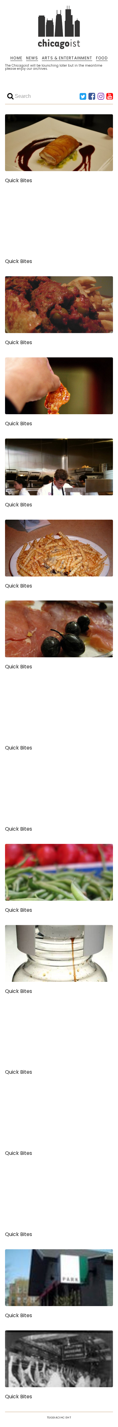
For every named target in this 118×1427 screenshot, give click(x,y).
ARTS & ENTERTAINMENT (67, 58)
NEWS (32, 58)
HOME (16, 58)
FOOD (101, 58)
